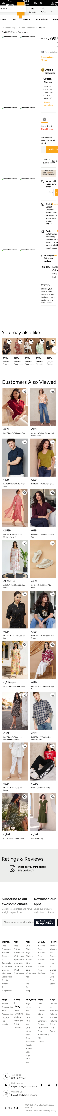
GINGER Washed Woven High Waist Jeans (42, 434)
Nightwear (6, 973)
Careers (41, 1010)
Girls (52, 977)
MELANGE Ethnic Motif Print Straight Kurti (7, 363)
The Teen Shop (28, 987)
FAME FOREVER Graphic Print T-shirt (42, 637)
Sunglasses (19, 973)
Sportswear (7, 977)
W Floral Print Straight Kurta (14, 686)
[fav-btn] (9, 341)
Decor (16, 1010)
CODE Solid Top (37, 838)
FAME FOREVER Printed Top (14, 433)
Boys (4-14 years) (28, 1007)
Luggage (5, 1017)
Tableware (18, 1021)
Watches (18, 970)
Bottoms (5, 952)
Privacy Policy (50, 1110)
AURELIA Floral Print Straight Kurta (14, 586)
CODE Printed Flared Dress (13, 838)
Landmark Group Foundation (43, 1024)
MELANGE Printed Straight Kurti (40, 363)
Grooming (18, 966)
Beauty (5, 980)
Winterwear (7, 966)
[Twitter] (49, 1085)
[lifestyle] (12, 1108)
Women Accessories (27, 28)
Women (53, 946)
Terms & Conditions (33, 1110)
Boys (52, 973)
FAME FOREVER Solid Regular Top (42, 536)
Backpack (41, 28)
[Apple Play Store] (44, 923)
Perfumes (42, 973)
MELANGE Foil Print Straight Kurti (14, 637)
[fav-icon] (32, 9)
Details (49, 173)
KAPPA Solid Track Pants (40, 788)
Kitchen (17, 1017)
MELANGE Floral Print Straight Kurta (18, 363)
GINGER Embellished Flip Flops (41, 586)
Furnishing (18, 1014)
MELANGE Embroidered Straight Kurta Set (12, 536)
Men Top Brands (53, 966)
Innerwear (18, 963)
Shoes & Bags (10, 28)
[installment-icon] (42, 52)
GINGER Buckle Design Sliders (50, 363)
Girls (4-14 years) (28, 1031)
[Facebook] (41, 1085)
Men (52, 959)
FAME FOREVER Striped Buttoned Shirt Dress (12, 738)
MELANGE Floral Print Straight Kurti (29, 363)
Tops (4, 946)
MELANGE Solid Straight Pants (12, 789)
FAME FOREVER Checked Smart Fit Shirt (41, 738)
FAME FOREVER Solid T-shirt (42, 484)
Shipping (54, 1010)
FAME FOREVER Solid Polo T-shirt (14, 485)
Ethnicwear (7, 949)
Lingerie (5, 970)
